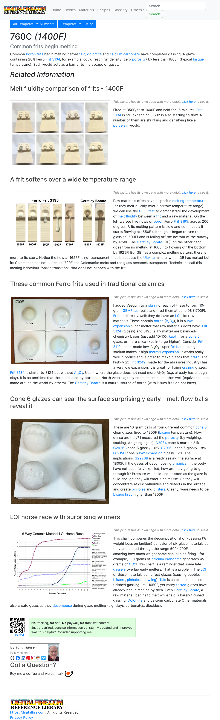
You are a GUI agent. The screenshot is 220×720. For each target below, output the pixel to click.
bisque (198, 59)
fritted (181, 585)
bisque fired (123, 494)
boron (31, 54)
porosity (139, 59)
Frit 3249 (137, 362)
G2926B (120, 448)
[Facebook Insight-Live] (17, 657)
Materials (86, 10)
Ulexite (149, 257)
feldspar (177, 346)
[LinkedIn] (23, 657)
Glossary (120, 10)
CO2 (132, 564)
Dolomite (135, 600)
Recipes (103, 10)
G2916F (167, 448)
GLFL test (147, 211)
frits (40, 54)
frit (158, 216)
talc (82, 54)
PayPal (19, 634)
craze (195, 357)
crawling (149, 579)
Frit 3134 (53, 59)
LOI (177, 315)
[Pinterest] (28, 657)
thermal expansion (164, 352)
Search (154, 14)
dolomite (94, 54)
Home (56, 10)
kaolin (174, 336)
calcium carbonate (125, 54)
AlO (78, 372)
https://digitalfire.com (27, 712)
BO (170, 321)
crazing (188, 367)
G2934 (161, 443)
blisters (159, 489)
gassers (119, 569)
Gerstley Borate (149, 242)
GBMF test (131, 310)
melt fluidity (127, 216)
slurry (152, 305)
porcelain (120, 125)
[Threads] (12, 657)
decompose (62, 605)
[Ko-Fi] (38, 657)
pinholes (138, 489)
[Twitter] (43, 657)
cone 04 (195, 336)
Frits (116, 315)
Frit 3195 (181, 221)
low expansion (150, 453)
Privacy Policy (21, 717)
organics (179, 463)
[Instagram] (33, 657)
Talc (162, 579)
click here (189, 101)
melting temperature (188, 201)
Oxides (70, 10)
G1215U (119, 453)
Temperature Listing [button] (77, 24)
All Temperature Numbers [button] (33, 24)
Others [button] (136, 10)
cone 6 (201, 427)
